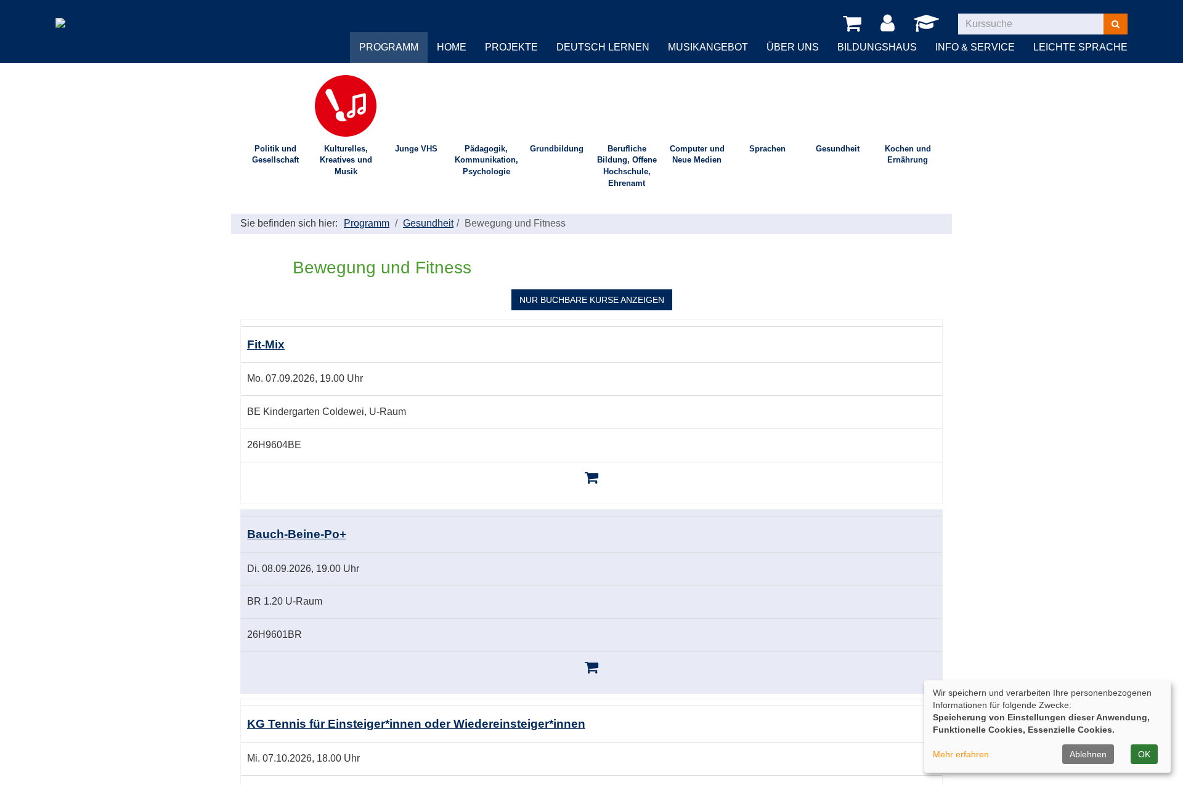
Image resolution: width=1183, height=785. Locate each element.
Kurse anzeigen (591, 300)
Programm (366, 223)
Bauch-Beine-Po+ (296, 534)
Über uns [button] (792, 47)
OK (1144, 754)
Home (451, 47)
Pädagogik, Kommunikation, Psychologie (486, 160)
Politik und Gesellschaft (275, 154)
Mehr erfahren (961, 754)
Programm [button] (388, 47)
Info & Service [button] (975, 47)
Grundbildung (556, 148)
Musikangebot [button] (708, 47)
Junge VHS (416, 148)
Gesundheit (838, 148)
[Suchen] (1116, 24)
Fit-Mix (266, 344)
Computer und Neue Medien (697, 154)
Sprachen (767, 148)
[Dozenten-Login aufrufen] (928, 27)
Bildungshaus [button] (877, 47)
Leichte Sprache (1080, 47)
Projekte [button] (511, 47)
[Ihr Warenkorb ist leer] (854, 24)
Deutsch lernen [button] (602, 47)
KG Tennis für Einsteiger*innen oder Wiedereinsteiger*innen (416, 723)
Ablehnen (1088, 754)
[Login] (889, 24)
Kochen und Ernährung (908, 154)
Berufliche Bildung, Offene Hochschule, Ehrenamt (627, 166)
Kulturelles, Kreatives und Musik (346, 160)
